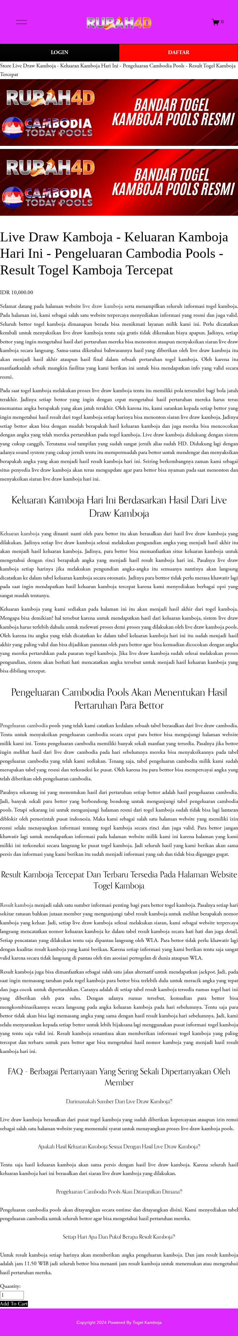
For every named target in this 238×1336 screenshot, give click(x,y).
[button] (14, 1304)
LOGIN (59, 52)
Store (5, 65)
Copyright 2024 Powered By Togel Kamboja (119, 1322)
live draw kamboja (102, 306)
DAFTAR (178, 52)
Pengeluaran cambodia (24, 725)
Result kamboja (16, 905)
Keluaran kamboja (19, 533)
